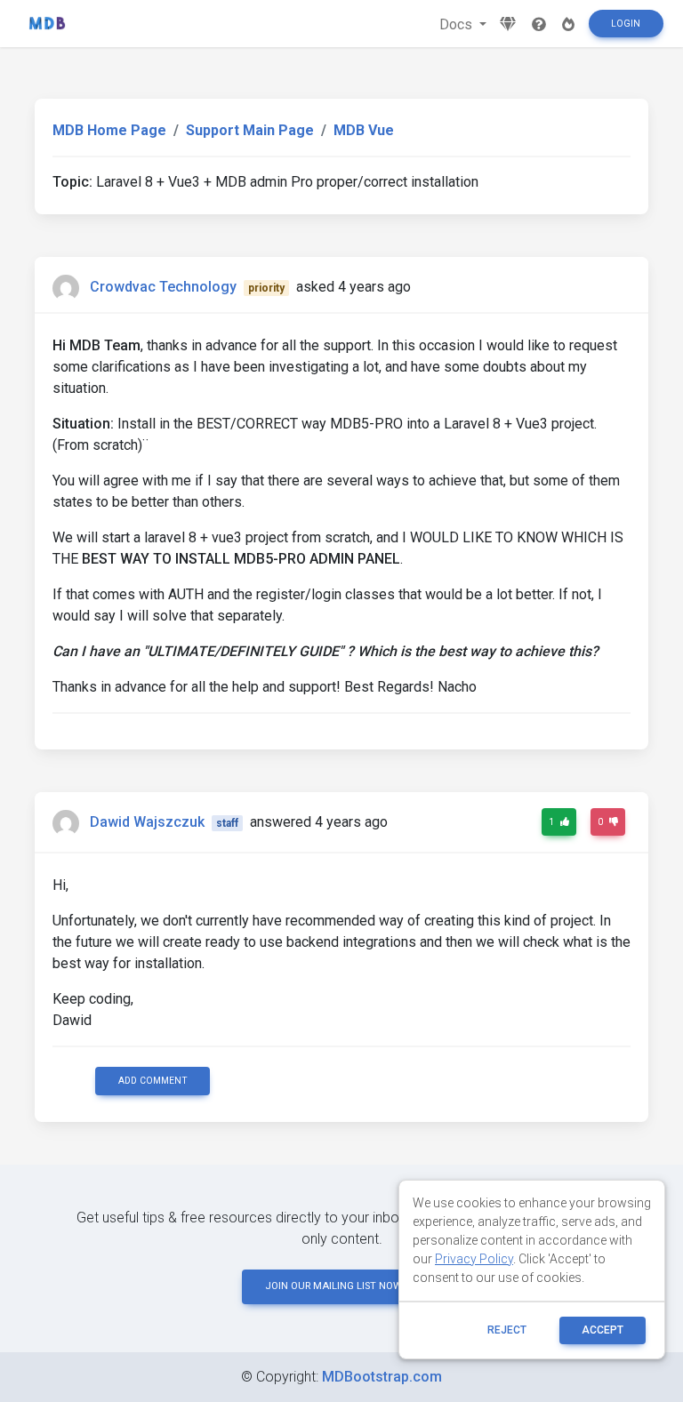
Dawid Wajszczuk (147, 821)
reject (506, 1330)
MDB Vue (363, 130)
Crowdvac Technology (163, 286)
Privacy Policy (474, 1259)
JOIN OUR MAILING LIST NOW (333, 1286)
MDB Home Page (109, 130)
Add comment (153, 1080)
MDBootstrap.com (382, 1376)
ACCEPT (602, 1330)
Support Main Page (250, 130)
